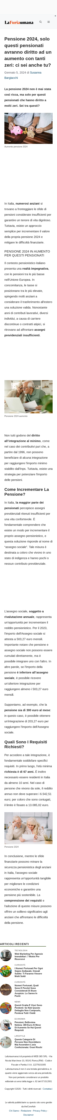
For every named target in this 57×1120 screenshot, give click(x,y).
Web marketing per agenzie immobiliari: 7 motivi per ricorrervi (29, 956)
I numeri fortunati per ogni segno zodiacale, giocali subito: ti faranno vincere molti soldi (29, 972)
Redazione (26, 1110)
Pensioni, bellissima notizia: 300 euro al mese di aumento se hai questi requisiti (28, 1026)
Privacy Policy (40, 1110)
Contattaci (47, 1089)
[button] (41, 22)
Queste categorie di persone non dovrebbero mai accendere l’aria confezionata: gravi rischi (28, 1043)
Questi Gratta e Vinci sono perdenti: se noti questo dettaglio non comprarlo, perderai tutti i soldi (28, 1009)
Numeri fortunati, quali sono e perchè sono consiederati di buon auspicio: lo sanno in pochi (27, 990)
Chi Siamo (14, 1110)
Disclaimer (28, 1115)
